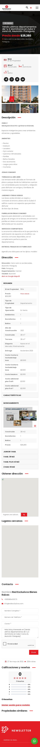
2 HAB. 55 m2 (9, 467)
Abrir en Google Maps (10, 276)
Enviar (33, 652)
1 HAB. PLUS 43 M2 (11, 462)
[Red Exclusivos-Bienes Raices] (7, 8)
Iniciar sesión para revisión (16, 705)
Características (12, 395)
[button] (20, 496)
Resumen (7, 283)
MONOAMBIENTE (11, 403)
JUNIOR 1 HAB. (9, 452)
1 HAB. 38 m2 (9, 457)
